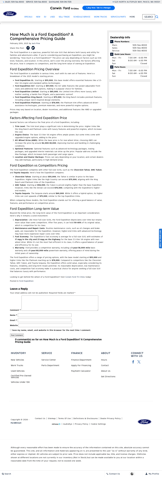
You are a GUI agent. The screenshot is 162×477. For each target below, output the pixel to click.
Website (14, 325)
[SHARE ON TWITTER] (33, 48)
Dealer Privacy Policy (110, 418)
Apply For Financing (81, 365)
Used (52, 17)
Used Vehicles (18, 371)
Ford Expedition (26, 281)
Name (13, 315)
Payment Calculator (81, 371)
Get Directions (108, 376)
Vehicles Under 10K (20, 382)
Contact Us (40, 418)
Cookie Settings (98, 424)
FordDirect (16, 423)
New (38, 17)
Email (13, 320)
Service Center (49, 360)
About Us (105, 371)
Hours (104, 360)
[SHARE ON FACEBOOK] (28, 48)
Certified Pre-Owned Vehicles (21, 376)
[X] (139, 362)
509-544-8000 (140, 45)
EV (45, 17)
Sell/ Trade (64, 17)
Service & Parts (118, 17)
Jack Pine (36, 43)
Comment (15, 310)
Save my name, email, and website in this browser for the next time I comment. (51, 330)
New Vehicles (17, 360)
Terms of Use (64, 418)
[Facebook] (133, 362)
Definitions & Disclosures (85, 418)
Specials (28, 17)
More (132, 17)
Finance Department (81, 360)
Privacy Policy (81, 424)
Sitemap (52, 418)
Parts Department (50, 365)
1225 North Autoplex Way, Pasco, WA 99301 (137, 2)
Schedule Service (81, 17)
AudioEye (67, 424)
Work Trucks (100, 17)
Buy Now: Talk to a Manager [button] (99, 8)
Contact (105, 365)
